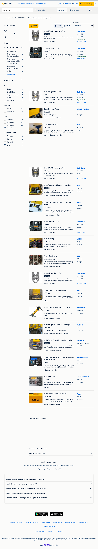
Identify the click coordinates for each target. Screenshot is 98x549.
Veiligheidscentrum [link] (40, 3)
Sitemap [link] (60, 531)
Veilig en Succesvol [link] (31, 522)
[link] (9, 4)
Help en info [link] (21, 3)
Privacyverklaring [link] (70, 522)
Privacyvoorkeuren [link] (49, 526)
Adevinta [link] (51, 531)
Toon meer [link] (10, 74)
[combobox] (17, 10)
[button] (66, 3)
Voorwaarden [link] (30, 3)
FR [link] (95, 3)
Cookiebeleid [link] (83, 522)
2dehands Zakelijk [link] (16, 522)
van (5, 34)
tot (15, 34)
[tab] (58, 26)
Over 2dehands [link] (40, 531)
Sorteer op (76, 22)
